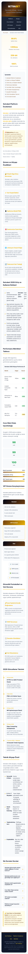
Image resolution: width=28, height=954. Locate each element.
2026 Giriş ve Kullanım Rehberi (14, 82)
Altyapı (18, 18)
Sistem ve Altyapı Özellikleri (13, 80)
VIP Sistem (10, 25)
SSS (19, 28)
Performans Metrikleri (11, 85)
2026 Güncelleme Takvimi (12, 94)
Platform (10, 18)
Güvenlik (18, 25)
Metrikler (19, 22)
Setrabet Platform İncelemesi (13, 78)
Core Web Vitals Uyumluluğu (13, 87)
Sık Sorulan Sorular (11, 96)
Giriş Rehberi (10, 22)
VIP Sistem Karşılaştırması (12, 89)
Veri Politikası (8, 936)
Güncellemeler (11, 28)
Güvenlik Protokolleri (11, 92)
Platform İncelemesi (18, 936)
